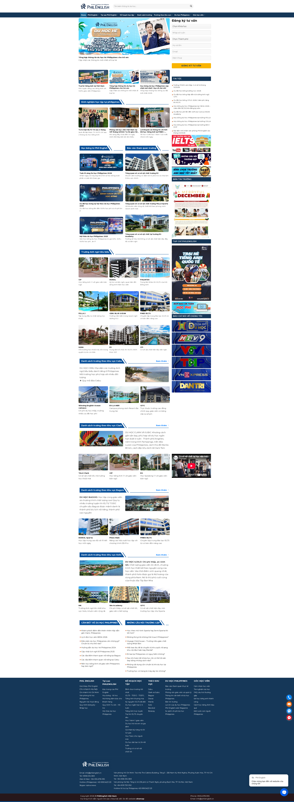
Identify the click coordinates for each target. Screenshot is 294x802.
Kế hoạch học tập (127, 15)
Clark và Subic (154, 692)
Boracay (151, 711)
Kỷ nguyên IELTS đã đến (135, 702)
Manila (151, 702)
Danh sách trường (144, 15)
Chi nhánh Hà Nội (89, 689)
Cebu (150, 689)
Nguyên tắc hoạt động (89, 702)
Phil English (92, 15)
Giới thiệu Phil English (89, 686)
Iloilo (150, 705)
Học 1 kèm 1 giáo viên (134, 720)
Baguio (151, 695)
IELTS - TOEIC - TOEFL (134, 695)
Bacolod (151, 708)
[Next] (169, 44)
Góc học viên (198, 15)
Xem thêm (161, 361)
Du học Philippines (182, 15)
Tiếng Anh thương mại (134, 699)
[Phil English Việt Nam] (95, 6)
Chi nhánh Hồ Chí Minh (89, 692)
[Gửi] (191, 6)
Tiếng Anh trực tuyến (134, 711)
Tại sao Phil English (109, 15)
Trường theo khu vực (162, 15)
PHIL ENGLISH (87, 681)
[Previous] (79, 44)
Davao (151, 699)
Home (83, 15)
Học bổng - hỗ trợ (109, 695)
